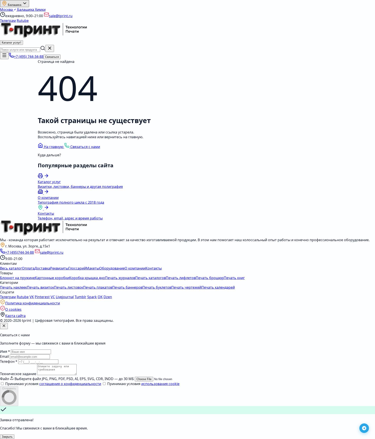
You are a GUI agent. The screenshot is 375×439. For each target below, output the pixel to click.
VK (32, 296)
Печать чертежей (186, 287)
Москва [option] (7, 9)
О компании (135, 268)
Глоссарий (77, 268)
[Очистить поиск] (49, 48)
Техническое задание (18, 373)
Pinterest (42, 296)
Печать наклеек (13, 287)
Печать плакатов (97, 287)
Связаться (52, 57)
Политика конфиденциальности (32, 303)
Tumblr (80, 296)
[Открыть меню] (4, 55)
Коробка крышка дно (87, 277)
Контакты (153, 268)
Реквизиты (59, 268)
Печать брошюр (210, 277)
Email (4, 356)
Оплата (28, 268)
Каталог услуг (11, 42)
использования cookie (160, 383)
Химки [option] (40, 9)
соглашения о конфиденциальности (70, 383)
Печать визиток (40, 287)
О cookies (13, 309)
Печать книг (234, 277)
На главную (53, 146)
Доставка (42, 268)
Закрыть (7, 436)
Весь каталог (11, 268)
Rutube (23, 20)
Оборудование (112, 268)
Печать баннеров (127, 287)
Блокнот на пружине (17, 277)
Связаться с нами (84, 146)
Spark (92, 296)
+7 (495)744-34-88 (19, 252)
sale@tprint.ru (60, 15)
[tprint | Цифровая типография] (43, 235)
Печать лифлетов (181, 277)
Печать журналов (120, 277)
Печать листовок (68, 287)
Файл (4, 378)
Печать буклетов (156, 287)
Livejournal (65, 296)
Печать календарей (218, 287)
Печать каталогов (150, 277)
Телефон (8, 361)
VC (53, 296)
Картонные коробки (52, 277)
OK (100, 296)
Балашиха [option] (25, 9)
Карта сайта (15, 315)
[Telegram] (364, 428)
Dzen (108, 296)
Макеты (92, 268)
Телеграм (8, 20)
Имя (5, 351)
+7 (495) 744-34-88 (28, 56)
